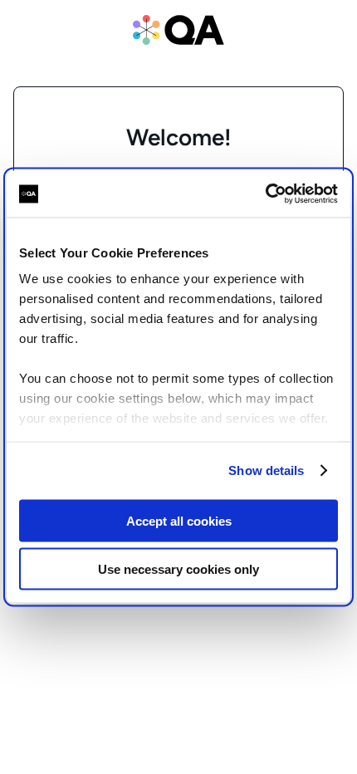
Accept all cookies (179, 520)
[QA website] (178, 30)
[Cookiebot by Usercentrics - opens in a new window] (265, 194)
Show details (266, 470)
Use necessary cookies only (178, 569)
